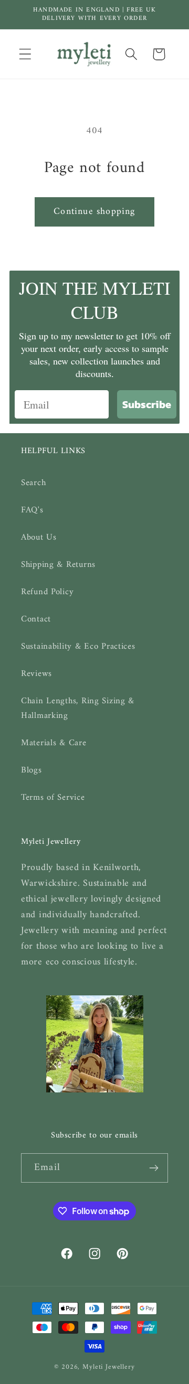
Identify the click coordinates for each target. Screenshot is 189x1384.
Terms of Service (53, 798)
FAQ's (32, 510)
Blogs (31, 770)
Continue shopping (94, 211)
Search (33, 483)
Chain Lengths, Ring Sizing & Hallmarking (77, 708)
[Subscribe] (153, 1168)
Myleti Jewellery (108, 1367)
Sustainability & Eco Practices (78, 647)
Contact (36, 619)
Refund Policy (47, 592)
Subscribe (146, 404)
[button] (25, 54)
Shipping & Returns (58, 565)
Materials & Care (54, 743)
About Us (39, 537)
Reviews (36, 674)
